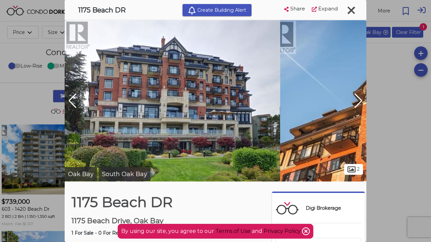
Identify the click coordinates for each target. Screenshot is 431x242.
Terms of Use (233, 231)
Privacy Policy (283, 231)
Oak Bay (81, 174)
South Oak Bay (124, 174)
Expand (327, 8)
